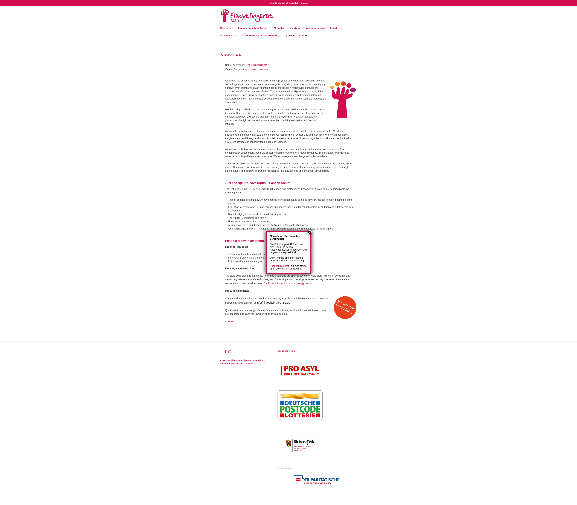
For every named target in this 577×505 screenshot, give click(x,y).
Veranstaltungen (315, 28)
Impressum (225, 360)
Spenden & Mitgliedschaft (253, 28)
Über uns (225, 28)
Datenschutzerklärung (254, 360)
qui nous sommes (256, 69)
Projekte (335, 28)
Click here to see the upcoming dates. (288, 283)
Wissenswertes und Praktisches (260, 35)
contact (230, 321)
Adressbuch (227, 35)
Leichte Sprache (278, 3)
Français (303, 3)
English (292, 3)
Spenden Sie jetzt (279, 266)
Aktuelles (279, 28)
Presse (290, 35)
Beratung (295, 28)
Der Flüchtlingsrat (257, 64)
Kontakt (303, 35)
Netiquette (237, 360)
